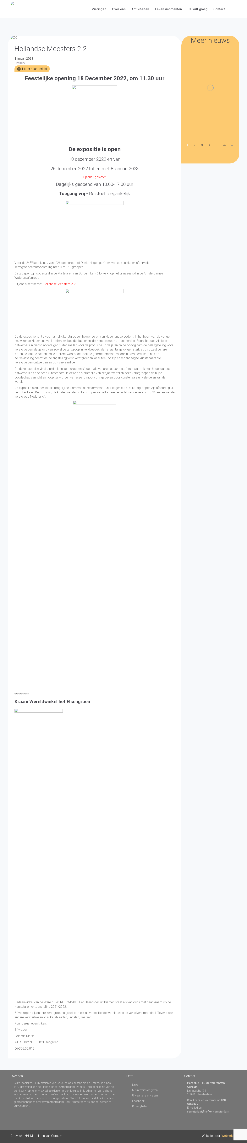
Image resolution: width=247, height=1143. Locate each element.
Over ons (119, 9)
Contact (219, 9)
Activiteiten (140, 9)
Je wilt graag (198, 9)
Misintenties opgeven (145, 1090)
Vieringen (99, 9)
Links (135, 1084)
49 (224, 145)
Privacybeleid (140, 1106)
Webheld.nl (229, 1136)
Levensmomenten (168, 9)
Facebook (138, 1100)
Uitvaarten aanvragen (145, 1095)
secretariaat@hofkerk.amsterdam (208, 1111)
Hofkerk (19, 63)
